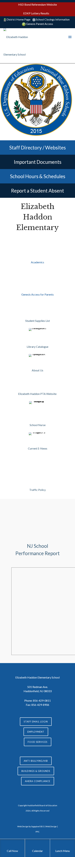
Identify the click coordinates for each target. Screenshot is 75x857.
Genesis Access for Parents (37, 294)
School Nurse (38, 425)
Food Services (37, 742)
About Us (37, 370)
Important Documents (37, 162)
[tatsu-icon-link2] (37, 385)
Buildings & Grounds (35, 771)
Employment (35, 731)
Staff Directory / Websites (37, 147)
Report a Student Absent (37, 191)
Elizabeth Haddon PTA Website (37, 393)
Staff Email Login (36, 721)
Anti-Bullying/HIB (36, 760)
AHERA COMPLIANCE (37, 781)
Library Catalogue (37, 346)
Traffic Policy (37, 489)
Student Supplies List (37, 320)
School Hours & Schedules (37, 176)
